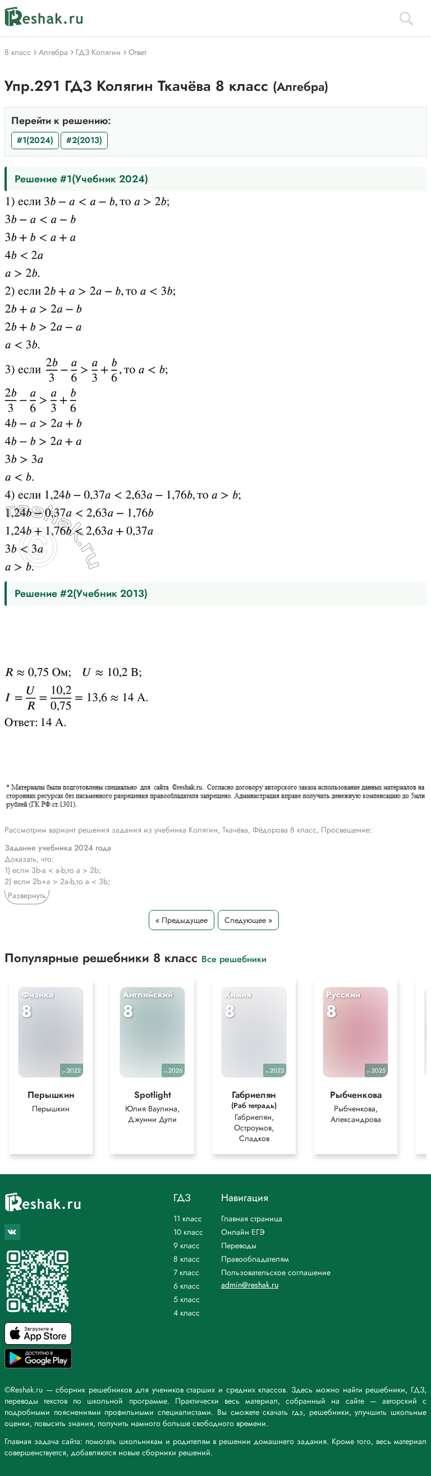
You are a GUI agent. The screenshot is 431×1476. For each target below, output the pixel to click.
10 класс (188, 1232)
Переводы (238, 1245)
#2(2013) (84, 140)
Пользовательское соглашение (276, 1272)
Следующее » (248, 920)
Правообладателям (255, 1259)
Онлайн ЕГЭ (243, 1232)
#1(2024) (35, 140)
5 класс (186, 1299)
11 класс (187, 1218)
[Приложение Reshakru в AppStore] (38, 1341)
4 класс (186, 1312)
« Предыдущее (181, 920)
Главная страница (251, 1218)
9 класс (186, 1245)
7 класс (186, 1272)
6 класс (186, 1285)
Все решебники (234, 958)
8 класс (186, 1259)
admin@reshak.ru (249, 1284)
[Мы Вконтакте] (12, 1232)
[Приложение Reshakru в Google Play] (38, 1365)
